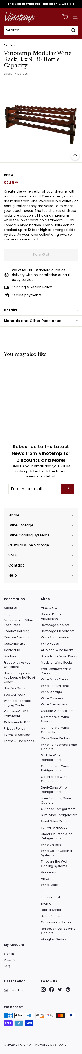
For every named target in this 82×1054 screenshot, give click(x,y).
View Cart (11, 960)
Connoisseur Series (56, 922)
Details (10, 310)
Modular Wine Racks (56, 662)
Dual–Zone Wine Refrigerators (54, 789)
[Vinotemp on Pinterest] (68, 989)
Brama (46, 903)
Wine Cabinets (52, 698)
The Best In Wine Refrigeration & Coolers (41, 4)
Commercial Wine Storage (55, 719)
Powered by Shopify (50, 1044)
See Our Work (14, 694)
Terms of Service (17, 734)
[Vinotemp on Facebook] (51, 989)
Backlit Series (51, 910)
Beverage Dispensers (58, 631)
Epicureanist (50, 897)
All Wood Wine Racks (57, 650)
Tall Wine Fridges (54, 827)
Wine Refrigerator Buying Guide (17, 703)
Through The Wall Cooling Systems (54, 863)
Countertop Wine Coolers (54, 779)
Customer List (14, 643)
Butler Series (51, 916)
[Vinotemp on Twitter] (59, 989)
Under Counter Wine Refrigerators (56, 836)
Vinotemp (48, 872)
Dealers (10, 656)
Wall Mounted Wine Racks (56, 670)
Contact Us (12, 650)
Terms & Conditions (19, 741)
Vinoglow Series (53, 939)
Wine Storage (51, 692)
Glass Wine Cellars (55, 738)
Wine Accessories (55, 637)
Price (8, 175)
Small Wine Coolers (56, 821)
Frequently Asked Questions (17, 664)
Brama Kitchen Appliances (52, 616)
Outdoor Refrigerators (58, 809)
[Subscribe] (67, 489)
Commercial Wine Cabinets (55, 729)
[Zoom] (75, 156)
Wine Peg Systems (55, 686)
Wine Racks (50, 643)
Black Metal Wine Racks (59, 656)
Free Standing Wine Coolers (56, 800)
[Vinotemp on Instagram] (43, 989)
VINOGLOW (49, 608)
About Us (11, 608)
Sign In (9, 954)
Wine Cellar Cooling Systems (56, 853)
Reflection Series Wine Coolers (58, 930)
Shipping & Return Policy (32, 287)
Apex (45, 878)
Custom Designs (16, 637)
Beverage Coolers (55, 625)
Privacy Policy (14, 728)
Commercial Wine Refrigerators (55, 768)
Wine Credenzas (54, 704)
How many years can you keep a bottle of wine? (20, 677)
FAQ (7, 966)
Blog (7, 614)
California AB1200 (17, 722)
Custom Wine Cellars (57, 711)
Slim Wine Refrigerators (59, 815)
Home (8, 44)
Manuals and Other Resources (32, 320)
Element (47, 891)
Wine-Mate (49, 885)
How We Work (15, 688)
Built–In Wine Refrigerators (51, 757)
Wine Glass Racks (54, 679)
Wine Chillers (51, 844)
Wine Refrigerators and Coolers (59, 747)
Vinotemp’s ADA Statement (16, 713)
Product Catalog (16, 631)
